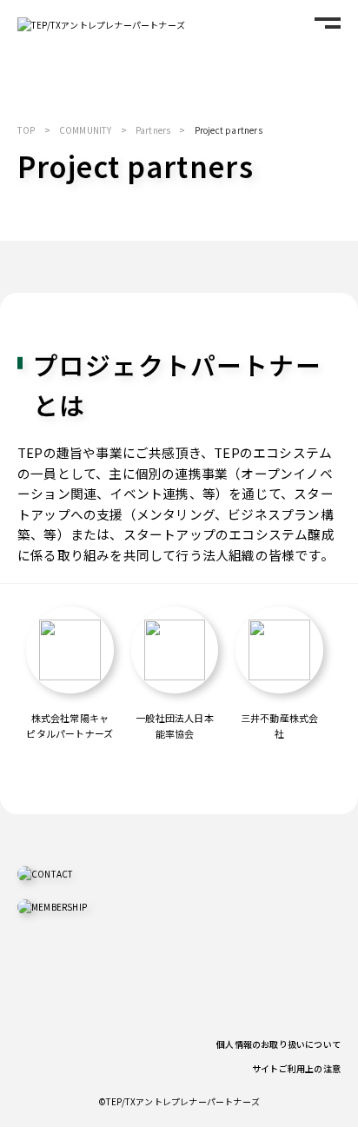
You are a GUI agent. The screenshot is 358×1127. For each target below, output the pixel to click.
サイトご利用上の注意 (296, 1068)
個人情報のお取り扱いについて (278, 1044)
